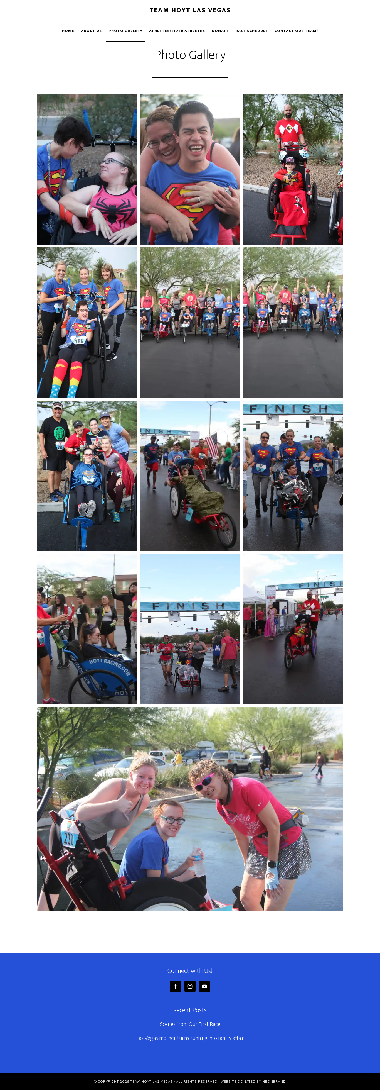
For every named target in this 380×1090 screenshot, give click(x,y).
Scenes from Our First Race (190, 1024)
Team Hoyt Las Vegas (190, 10)
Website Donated (238, 1081)
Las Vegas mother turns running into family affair (190, 1038)
